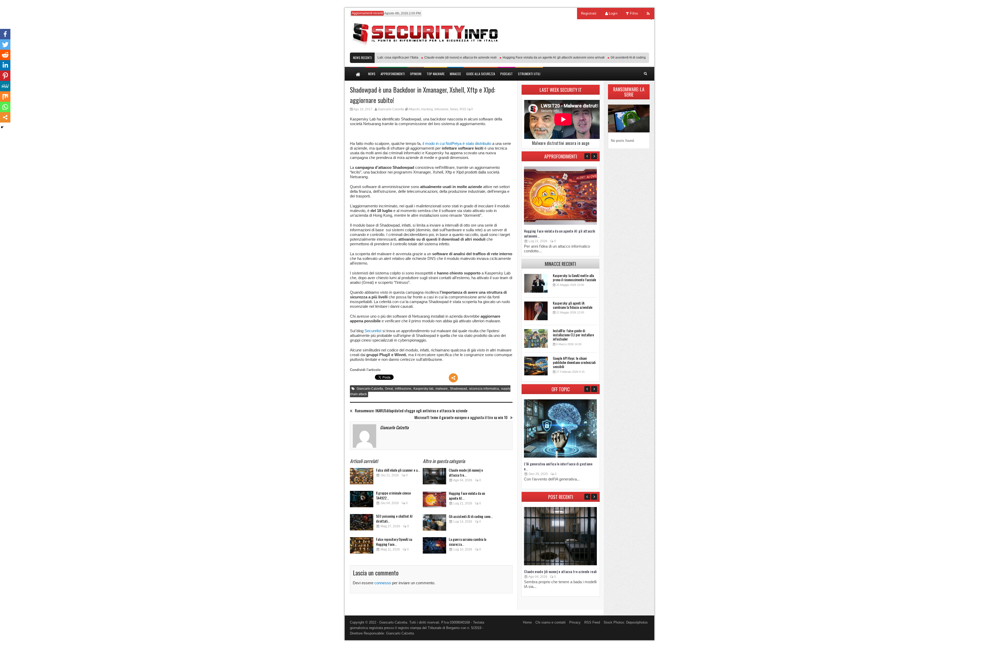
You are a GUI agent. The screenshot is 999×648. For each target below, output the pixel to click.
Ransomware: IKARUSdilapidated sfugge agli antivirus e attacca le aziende (411, 410)
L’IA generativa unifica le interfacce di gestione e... (558, 466)
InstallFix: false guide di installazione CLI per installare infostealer (573, 335)
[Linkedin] (5, 65)
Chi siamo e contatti (550, 622)
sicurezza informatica (484, 388)
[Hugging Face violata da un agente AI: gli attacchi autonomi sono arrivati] (434, 501)
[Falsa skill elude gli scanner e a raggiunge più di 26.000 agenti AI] (361, 477)
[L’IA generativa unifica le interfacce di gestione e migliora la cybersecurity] (560, 456)
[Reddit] (5, 55)
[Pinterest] (5, 75)
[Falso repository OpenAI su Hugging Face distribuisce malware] (361, 547)
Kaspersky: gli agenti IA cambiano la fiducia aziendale (572, 305)
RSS (463, 109)
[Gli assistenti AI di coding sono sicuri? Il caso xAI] (434, 524)
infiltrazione (403, 388)
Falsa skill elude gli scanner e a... (398, 470)
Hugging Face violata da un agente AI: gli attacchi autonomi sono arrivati (539, 57)
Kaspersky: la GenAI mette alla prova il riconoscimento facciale (574, 277)
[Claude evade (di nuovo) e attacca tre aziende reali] (434, 477)
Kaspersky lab (423, 388)
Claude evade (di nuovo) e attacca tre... (466, 472)
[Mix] (5, 96)
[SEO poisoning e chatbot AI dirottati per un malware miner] (361, 524)
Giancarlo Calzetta (391, 109)
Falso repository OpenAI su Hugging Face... (394, 541)
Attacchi (414, 109)
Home (527, 622)
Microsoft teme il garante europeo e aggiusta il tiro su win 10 (461, 417)
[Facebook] (5, 34)
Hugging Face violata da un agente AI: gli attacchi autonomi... (559, 233)
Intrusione (441, 109)
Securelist (372, 331)
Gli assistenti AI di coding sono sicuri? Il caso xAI (630, 57)
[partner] (615, 50)
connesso (382, 583)
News (454, 109)
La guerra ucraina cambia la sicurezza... (467, 541)
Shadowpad (458, 388)
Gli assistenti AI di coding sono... (471, 516)
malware (442, 388)
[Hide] (2, 127)
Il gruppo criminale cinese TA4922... (393, 495)
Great (389, 388)
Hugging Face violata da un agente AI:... (467, 495)
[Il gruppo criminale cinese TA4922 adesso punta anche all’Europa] (361, 500)
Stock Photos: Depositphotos (626, 622)
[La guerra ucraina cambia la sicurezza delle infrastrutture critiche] (434, 547)
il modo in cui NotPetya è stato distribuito (456, 143)
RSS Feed (592, 622)
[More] (453, 377)
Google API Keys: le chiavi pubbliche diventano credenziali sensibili (574, 362)
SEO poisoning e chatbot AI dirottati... (394, 518)
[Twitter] (5, 44)
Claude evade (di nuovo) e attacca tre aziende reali (445, 57)
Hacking (427, 109)
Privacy (575, 622)
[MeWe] (5, 86)
